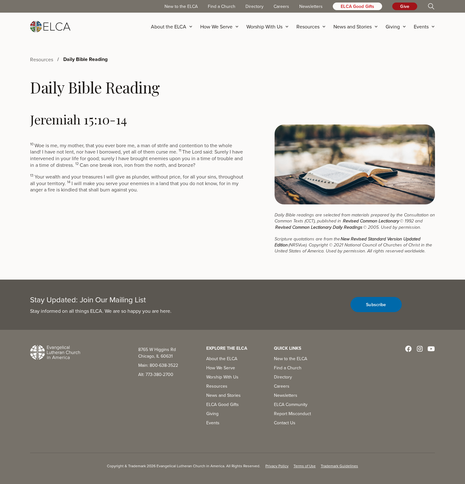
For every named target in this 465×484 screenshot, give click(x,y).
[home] (50, 26)
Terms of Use (305, 466)
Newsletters (311, 6)
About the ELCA (221, 358)
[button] (173, 26)
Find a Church (221, 6)
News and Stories (223, 395)
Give (404, 6)
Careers (281, 6)
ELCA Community (290, 404)
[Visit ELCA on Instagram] (420, 349)
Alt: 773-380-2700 (155, 374)
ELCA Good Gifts (357, 6)
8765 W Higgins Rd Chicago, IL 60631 (157, 352)
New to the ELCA (181, 6)
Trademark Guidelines (339, 466)
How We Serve (220, 368)
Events (213, 423)
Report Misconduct (292, 413)
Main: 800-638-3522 (158, 365)
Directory (254, 6)
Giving (212, 413)
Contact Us (284, 423)
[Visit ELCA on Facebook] (408, 349)
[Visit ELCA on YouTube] (431, 349)
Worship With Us (222, 377)
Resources (216, 386)
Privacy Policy (276, 466)
